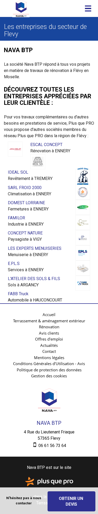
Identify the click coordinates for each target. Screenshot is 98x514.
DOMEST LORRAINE (26, 202)
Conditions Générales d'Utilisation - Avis (49, 363)
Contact (49, 351)
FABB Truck (18, 293)
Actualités (49, 345)
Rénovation (49, 326)
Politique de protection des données (49, 369)
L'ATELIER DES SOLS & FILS (34, 278)
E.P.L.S (14, 263)
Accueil (49, 314)
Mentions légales (49, 357)
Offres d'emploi (49, 339)
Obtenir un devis (71, 501)
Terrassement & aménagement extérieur (49, 320)
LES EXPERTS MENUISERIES (34, 248)
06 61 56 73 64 (51, 445)
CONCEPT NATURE (25, 233)
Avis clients (49, 333)
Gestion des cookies (49, 375)
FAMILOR (16, 217)
